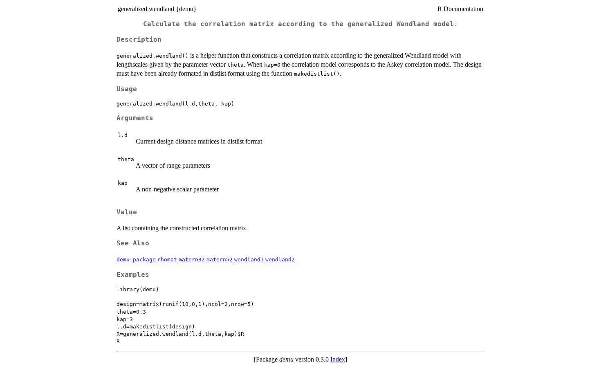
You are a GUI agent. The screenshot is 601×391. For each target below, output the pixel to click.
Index (337, 359)
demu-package (136, 259)
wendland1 (249, 259)
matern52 (219, 259)
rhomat (167, 259)
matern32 (192, 259)
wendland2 (280, 259)
